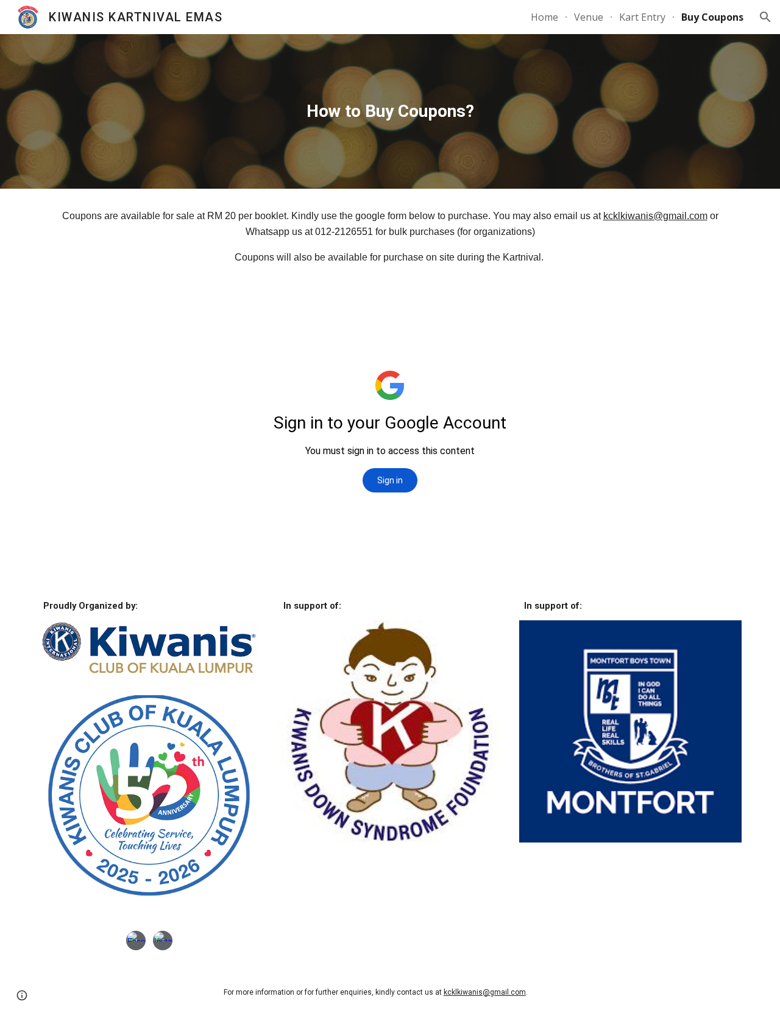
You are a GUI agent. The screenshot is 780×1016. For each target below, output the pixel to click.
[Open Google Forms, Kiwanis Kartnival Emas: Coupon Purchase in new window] (718, 315)
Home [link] (544, 17)
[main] (390, 111)
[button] (765, 17)
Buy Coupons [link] (712, 17)
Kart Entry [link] (642, 17)
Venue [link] (588, 17)
